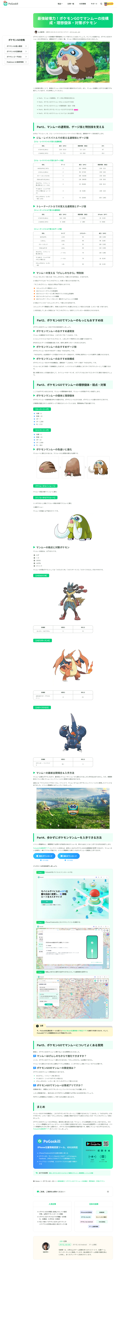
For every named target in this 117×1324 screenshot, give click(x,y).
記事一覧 (71, 3)
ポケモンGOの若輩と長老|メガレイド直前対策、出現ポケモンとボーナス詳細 (53, 1213)
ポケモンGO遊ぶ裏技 (14, 46)
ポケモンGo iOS (85, 1217)
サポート (94, 3)
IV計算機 (82, 3)
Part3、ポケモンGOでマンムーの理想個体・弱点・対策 (57, 106)
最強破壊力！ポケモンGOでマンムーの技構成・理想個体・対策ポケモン (81, 1181)
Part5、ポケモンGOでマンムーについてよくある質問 (56, 113)
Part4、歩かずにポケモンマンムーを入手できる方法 (56, 109)
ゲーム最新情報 (93, 1226)
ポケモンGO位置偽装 (14, 51)
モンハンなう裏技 (101, 1217)
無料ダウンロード (45, 856)
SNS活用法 (102, 1222)
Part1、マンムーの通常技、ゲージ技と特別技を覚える (56, 98)
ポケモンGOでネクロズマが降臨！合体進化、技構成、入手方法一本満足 (52, 1218)
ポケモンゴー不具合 (14, 56)
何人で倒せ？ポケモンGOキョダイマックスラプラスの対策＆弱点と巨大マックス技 (53, 1223)
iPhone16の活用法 (86, 1212)
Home (37, 1181)
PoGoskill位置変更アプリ (41, 848)
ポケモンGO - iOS (75, 32)
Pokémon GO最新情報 (15, 62)
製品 (59, 3)
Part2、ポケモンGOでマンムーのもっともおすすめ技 (56, 102)
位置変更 (101, 1212)
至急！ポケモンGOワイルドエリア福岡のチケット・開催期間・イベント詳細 (71, 1173)
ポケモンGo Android (87, 1222)
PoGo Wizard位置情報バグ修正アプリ (74, 1031)
